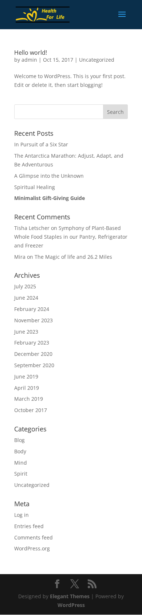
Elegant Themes (70, 596)
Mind (20, 462)
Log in (21, 514)
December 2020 (33, 353)
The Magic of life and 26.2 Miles (73, 256)
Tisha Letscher (32, 227)
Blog (19, 440)
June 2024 (26, 297)
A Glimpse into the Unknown (49, 175)
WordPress (71, 604)
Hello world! (30, 53)
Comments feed (33, 537)
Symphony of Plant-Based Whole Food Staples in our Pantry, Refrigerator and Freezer (70, 236)
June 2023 (26, 331)
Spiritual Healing (34, 187)
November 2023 (33, 320)
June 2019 (26, 376)
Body (20, 451)
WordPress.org (32, 548)
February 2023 (31, 342)
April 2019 (26, 387)
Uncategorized (96, 59)
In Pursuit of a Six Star (42, 144)
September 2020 (34, 365)
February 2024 (31, 308)
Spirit (20, 473)
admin (29, 59)
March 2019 (28, 398)
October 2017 (30, 410)
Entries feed (29, 526)
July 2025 (25, 286)
